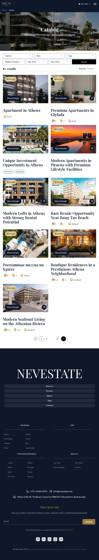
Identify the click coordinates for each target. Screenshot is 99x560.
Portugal (30, 467)
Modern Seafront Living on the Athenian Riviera (24, 321)
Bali (26, 443)
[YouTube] (49, 539)
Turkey (27, 434)
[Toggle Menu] (95, 4)
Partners (49, 391)
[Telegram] (61, 539)
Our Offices (79, 463)
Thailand (7, 443)
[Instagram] (38, 539)
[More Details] (44, 98)
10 (57, 339)
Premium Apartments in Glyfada (72, 112)
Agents (49, 396)
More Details (13, 98)
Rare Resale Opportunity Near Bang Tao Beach (73, 215)
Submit (88, 522)
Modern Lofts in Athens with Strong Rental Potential (24, 217)
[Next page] (63, 338)
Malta (10, 467)
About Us (49, 386)
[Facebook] (55, 539)
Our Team (56, 463)
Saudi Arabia (29, 448)
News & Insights (58, 467)
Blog (49, 400)
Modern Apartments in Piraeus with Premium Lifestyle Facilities (71, 165)
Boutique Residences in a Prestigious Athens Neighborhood (73, 269)
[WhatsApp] (44, 539)
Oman (6, 448)
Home (4, 10)
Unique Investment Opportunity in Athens (23, 162)
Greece (28, 439)
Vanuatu (30, 477)
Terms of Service (77, 549)
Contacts (49, 405)
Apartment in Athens (21, 110)
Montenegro (8, 439)
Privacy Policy (65, 549)
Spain (10, 472)
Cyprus (6, 434)
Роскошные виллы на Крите (23, 267)
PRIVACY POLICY (66, 530)
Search (84, 62)
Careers (78, 467)
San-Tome (11, 477)
